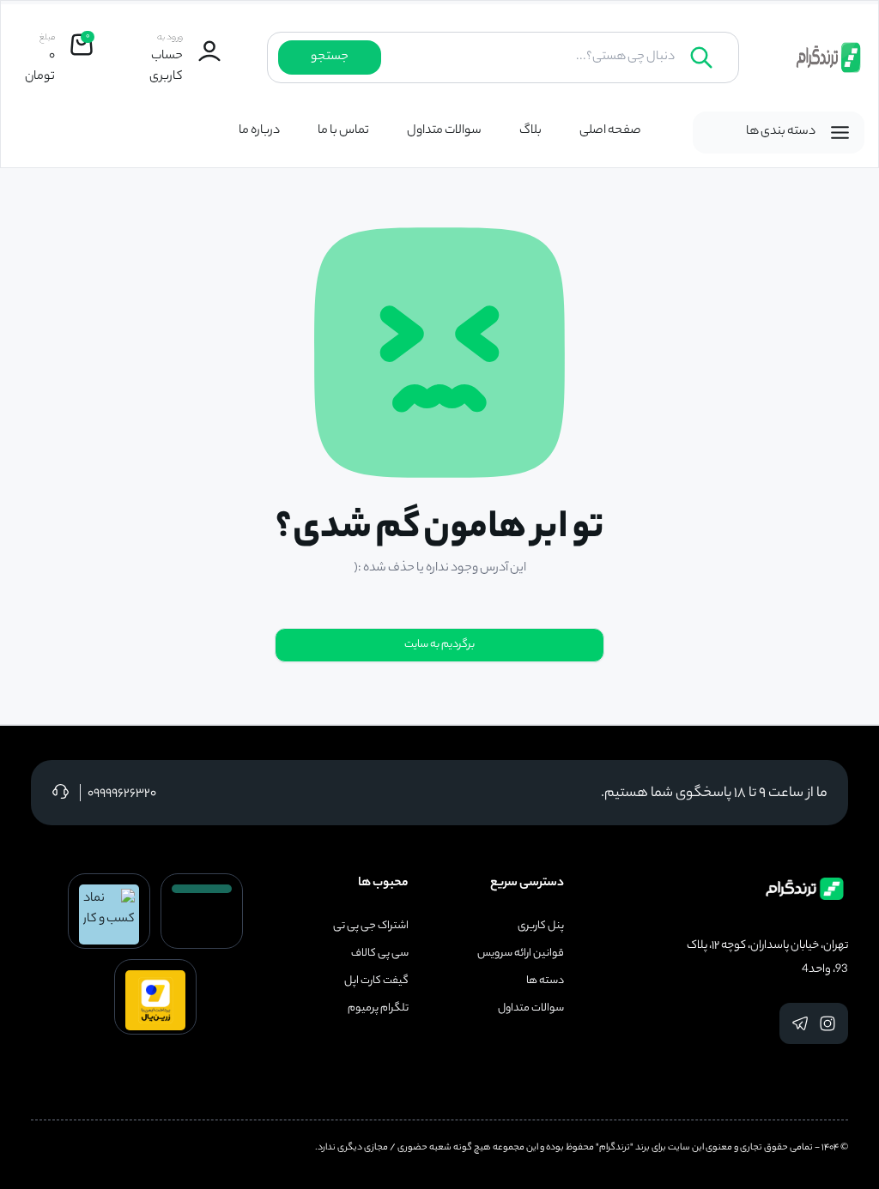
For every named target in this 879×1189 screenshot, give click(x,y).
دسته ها (545, 981)
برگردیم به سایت (439, 645)
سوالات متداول (444, 131)
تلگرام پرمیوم (378, 1008)
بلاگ (530, 131)
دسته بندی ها (780, 132)
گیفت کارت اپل (376, 981)
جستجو (330, 57)
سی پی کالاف (380, 954)
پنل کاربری (541, 926)
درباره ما (259, 131)
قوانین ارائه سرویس (520, 954)
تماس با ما (343, 131)
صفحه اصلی (610, 131)
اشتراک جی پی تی (371, 926)
